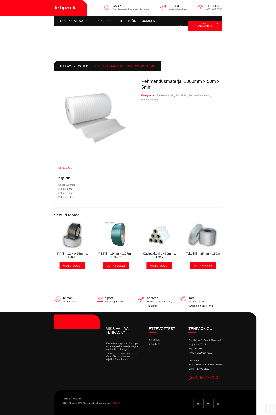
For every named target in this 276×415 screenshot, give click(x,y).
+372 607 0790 (70, 301)
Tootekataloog (71, 20)
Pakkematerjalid (165, 95)
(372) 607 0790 (203, 377)
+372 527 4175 (196, 301)
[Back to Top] (270, 410)
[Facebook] (197, 403)
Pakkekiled (181, 95)
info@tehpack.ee (114, 301)
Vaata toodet (72, 265)
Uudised (148, 20)
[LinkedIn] (217, 403)
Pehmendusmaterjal (199, 95)
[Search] (181, 26)
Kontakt (65, 30)
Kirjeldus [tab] (65, 168)
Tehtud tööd (125, 20)
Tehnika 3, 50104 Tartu (201, 305)
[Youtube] (207, 403)
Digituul (116, 403)
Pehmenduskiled (150, 99)
